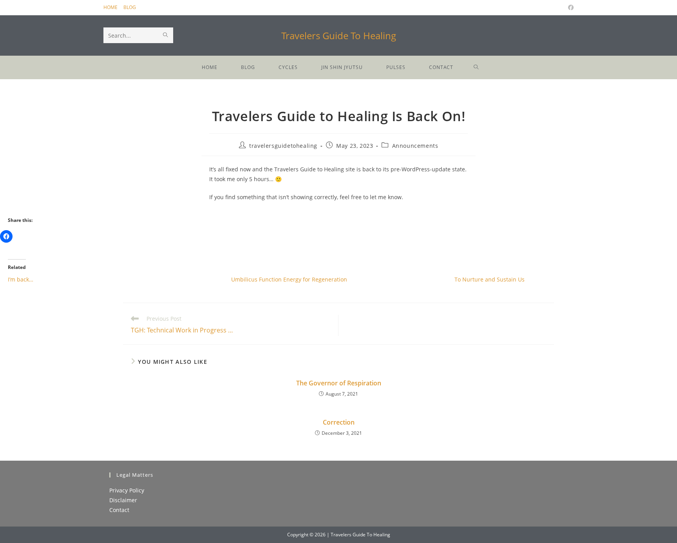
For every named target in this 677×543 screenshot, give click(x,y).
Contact (119, 510)
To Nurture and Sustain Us (489, 279)
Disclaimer (123, 500)
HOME (110, 7)
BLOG (129, 7)
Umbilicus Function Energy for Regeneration (289, 279)
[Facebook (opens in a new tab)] (570, 7)
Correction (339, 422)
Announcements (415, 145)
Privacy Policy (126, 490)
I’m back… (20, 279)
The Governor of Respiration (338, 383)
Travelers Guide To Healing (338, 35)
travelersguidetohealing (283, 145)
